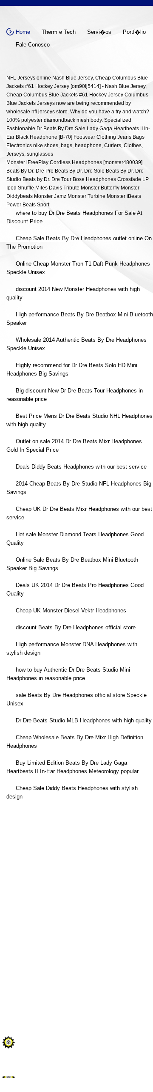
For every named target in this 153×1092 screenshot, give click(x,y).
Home (23, 32)
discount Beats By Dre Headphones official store (76, 627)
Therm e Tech (59, 32)
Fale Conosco (33, 44)
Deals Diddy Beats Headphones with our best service (81, 467)
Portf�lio (134, 32)
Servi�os (99, 32)
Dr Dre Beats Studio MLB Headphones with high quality (84, 720)
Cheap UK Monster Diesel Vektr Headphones (71, 610)
